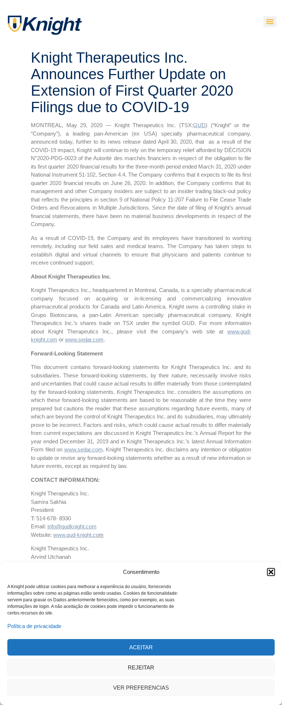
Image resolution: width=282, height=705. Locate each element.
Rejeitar (141, 667)
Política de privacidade (34, 626)
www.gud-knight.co (76, 535)
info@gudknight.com (72, 526)
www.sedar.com (84, 339)
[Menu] (269, 21)
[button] (271, 572)
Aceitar (141, 647)
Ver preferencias (141, 687)
